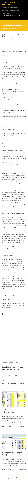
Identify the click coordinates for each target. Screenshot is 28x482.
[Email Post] (3, 314)
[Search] (22, 3)
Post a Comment (11, 383)
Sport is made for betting (10, 4)
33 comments (10, 426)
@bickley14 (21, 39)
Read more (23, 383)
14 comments (10, 469)
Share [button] (22, 314)
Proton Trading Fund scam (8, 15)
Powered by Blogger (15, 477)
